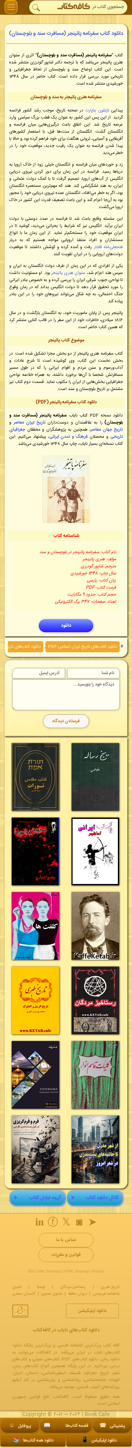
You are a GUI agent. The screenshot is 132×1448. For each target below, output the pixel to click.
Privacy (98, 1271)
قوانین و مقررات (66, 1255)
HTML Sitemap (76, 1271)
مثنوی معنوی (51, 1293)
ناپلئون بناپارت (97, 110)
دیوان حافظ (77, 1293)
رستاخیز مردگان (73, 1287)
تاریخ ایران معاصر (29, 422)
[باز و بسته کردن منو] (11, 7)
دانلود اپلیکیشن (92, 1311)
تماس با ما (66, 1240)
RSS (31, 1271)
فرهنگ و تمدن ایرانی (68, 436)
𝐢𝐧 (39, 1223)
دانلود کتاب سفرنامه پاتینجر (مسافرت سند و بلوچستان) (66, 33)
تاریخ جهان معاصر (107, 429)
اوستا (41, 1287)
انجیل (16, 1287)
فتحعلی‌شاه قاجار (108, 247)
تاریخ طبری (110, 1287)
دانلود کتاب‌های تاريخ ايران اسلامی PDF (82, 646)
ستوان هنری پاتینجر (68, 273)
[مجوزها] (20, 1311)
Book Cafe (97, 1414)
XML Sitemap (49, 1271)
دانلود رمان (110, 1359)
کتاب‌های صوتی (45, 1359)
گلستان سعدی (23, 1293)
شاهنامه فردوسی (106, 1293)
